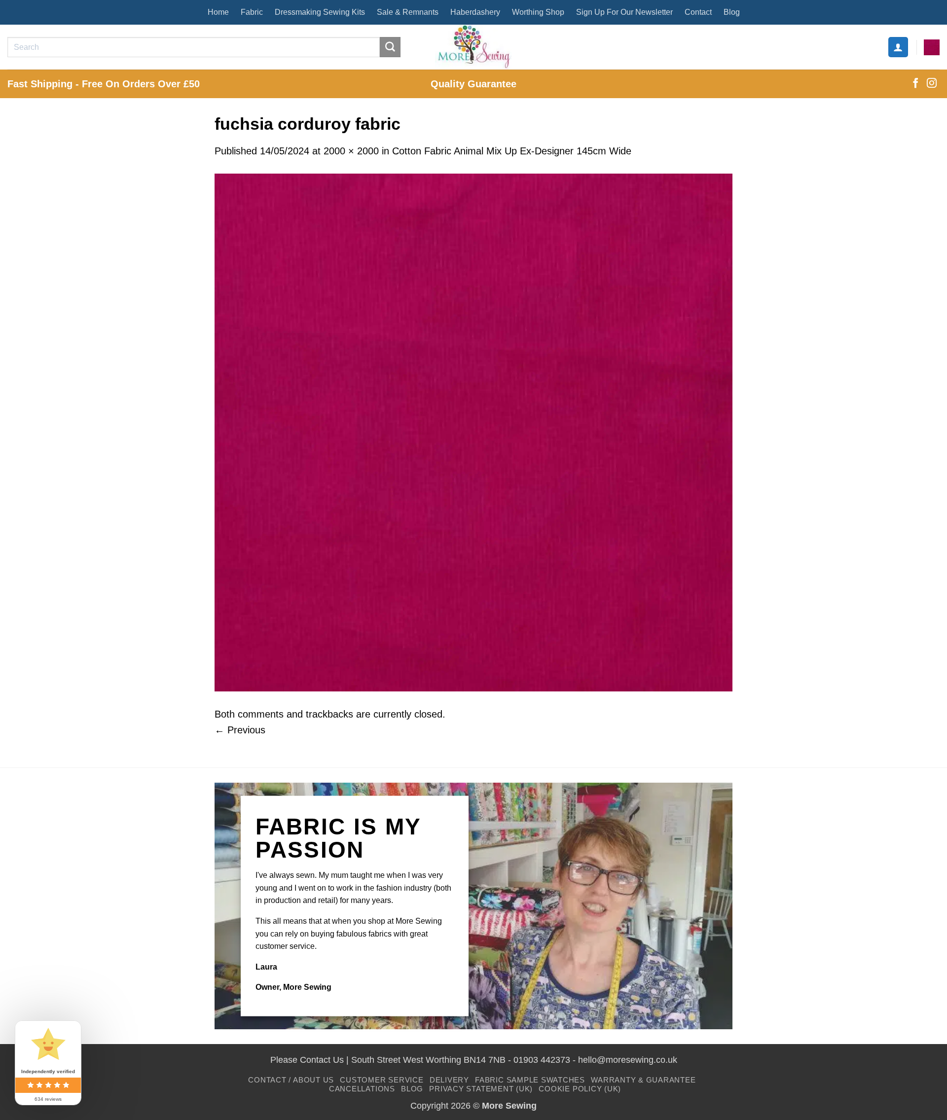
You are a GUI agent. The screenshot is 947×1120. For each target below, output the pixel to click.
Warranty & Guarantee (643, 1080)
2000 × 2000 (351, 150)
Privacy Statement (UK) (481, 1088)
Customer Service (381, 1080)
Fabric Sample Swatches (530, 1080)
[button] (898, 47)
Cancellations (362, 1088)
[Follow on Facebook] (915, 83)
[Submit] (390, 47)
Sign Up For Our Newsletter (624, 12)
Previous (240, 729)
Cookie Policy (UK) (580, 1088)
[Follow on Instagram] (932, 83)
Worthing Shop (538, 12)
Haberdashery (475, 12)
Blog (732, 12)
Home (218, 12)
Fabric (252, 12)
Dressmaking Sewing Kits (320, 12)
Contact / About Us (291, 1080)
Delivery (449, 1080)
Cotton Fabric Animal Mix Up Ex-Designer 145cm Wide (511, 150)
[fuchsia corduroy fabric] (473, 431)
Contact (698, 12)
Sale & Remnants (407, 12)
